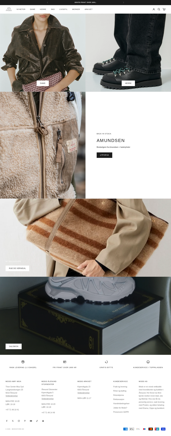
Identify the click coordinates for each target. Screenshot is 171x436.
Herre (43, 9)
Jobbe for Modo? (120, 408)
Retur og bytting (119, 391)
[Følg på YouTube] (31, 421)
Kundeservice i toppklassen (148, 367)
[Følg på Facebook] (7, 421)
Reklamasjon (118, 399)
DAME (42, 83)
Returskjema (118, 395)
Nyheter (21, 9)
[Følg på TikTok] (37, 421)
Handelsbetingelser (121, 404)
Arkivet (89, 9)
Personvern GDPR (121, 412)
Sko (53, 9)
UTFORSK (104, 155)
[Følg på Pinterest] (25, 421)
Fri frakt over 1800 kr (65, 367)
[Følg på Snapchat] (43, 421)
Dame (32, 9)
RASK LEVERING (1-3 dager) (23, 367)
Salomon (13, 346)
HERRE (128, 83)
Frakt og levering (120, 387)
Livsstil (63, 9)
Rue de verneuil (17, 268)
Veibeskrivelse (12, 396)
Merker (76, 9)
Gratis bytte (106, 367)
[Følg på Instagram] (19, 421)
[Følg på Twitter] (13, 421)
